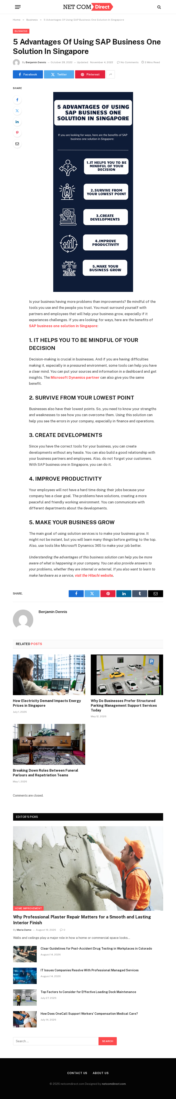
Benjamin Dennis (36, 62)
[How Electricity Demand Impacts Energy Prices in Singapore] (49, 674)
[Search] (158, 7)
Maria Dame (24, 929)
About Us (101, 1073)
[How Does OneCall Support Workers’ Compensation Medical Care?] (25, 1019)
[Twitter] (17, 110)
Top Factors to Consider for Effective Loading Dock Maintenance (88, 992)
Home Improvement (28, 908)
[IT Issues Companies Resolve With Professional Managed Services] (25, 976)
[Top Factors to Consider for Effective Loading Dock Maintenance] (25, 997)
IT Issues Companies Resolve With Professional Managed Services (90, 970)
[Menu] (18, 7)
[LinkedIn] (17, 121)
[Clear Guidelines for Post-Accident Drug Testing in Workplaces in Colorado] (25, 954)
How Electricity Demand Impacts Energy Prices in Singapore (47, 703)
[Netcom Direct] (88, 7)
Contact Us (77, 1073)
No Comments (130, 62)
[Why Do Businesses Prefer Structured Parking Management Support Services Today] (127, 674)
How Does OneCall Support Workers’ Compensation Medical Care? (89, 1013)
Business (21, 31)
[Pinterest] (17, 132)
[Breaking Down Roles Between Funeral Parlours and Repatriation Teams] (49, 744)
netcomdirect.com (114, 1083)
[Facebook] (17, 99)
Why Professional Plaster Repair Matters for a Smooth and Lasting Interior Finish (82, 919)
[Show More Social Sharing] (110, 74)
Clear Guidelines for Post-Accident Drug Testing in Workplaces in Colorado (96, 948)
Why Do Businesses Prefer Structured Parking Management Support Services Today (124, 705)
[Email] (17, 143)
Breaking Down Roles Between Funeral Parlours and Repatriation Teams (45, 772)
